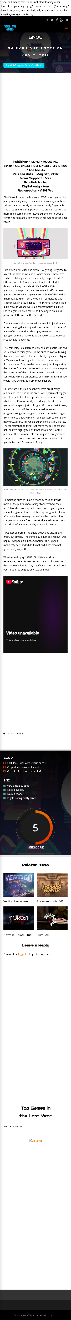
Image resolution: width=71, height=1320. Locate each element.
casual (10, 733)
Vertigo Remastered (16, 901)
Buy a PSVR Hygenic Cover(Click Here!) (24, 65)
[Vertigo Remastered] (18, 895)
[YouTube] (61, 19)
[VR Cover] (35, 1140)
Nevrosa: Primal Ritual (17, 935)
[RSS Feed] (47, 19)
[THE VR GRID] (10, 30)
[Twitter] (51, 19)
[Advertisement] (35, 115)
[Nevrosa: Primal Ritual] (18, 929)
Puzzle (19, 733)
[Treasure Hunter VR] (52, 895)
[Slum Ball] (52, 929)
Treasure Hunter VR (50, 901)
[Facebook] (57, 19)
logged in (23, 954)
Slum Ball (43, 935)
